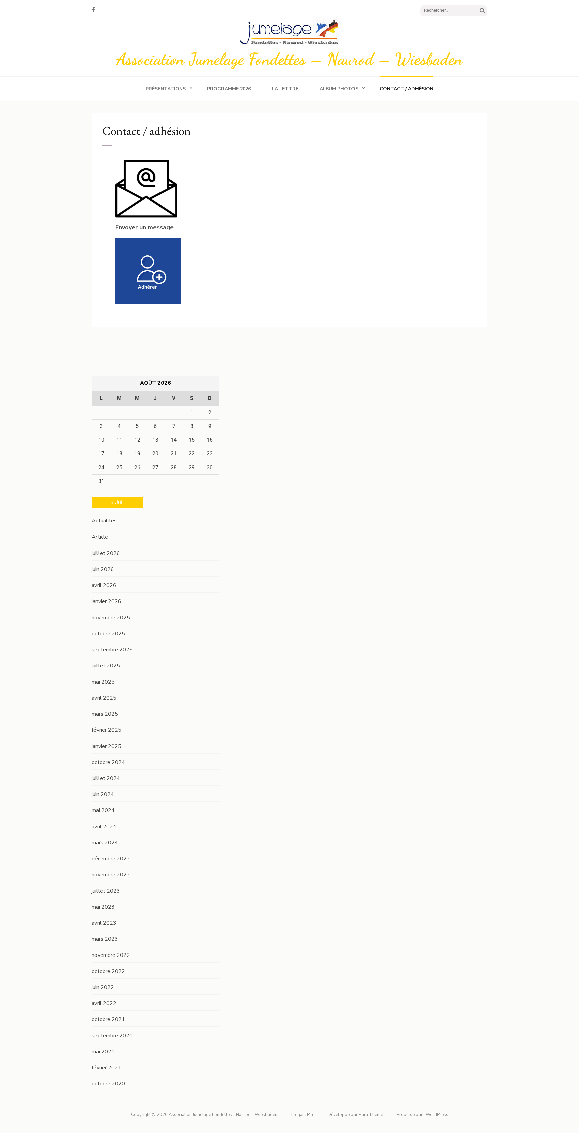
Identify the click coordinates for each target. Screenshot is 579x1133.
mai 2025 (103, 682)
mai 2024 (103, 810)
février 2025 (106, 730)
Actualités (104, 520)
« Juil (117, 502)
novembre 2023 (111, 874)
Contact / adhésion (406, 89)
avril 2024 (104, 826)
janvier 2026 (106, 601)
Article (100, 537)
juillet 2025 (106, 665)
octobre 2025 (108, 633)
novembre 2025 (111, 617)
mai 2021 (103, 1051)
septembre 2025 (112, 649)
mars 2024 (105, 842)
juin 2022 (103, 987)
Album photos (339, 89)
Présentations (166, 89)
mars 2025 (105, 714)
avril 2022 (104, 1003)
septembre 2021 (112, 1035)
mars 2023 (105, 939)
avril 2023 (104, 923)
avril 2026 (104, 585)
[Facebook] (93, 10)
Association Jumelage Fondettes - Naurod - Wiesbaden (223, 1115)
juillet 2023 (106, 891)
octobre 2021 (108, 1019)
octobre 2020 (108, 1083)
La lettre (285, 89)
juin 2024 (103, 794)
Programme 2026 (229, 89)
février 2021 (106, 1067)
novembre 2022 (111, 955)
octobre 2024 (108, 762)
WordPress (437, 1115)
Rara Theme (371, 1115)
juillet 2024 (106, 778)
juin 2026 (103, 569)
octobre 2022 (108, 971)
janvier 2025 (106, 746)
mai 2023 (103, 907)
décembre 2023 (111, 858)
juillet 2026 (106, 553)
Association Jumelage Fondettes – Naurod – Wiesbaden (289, 59)
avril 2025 (104, 698)
